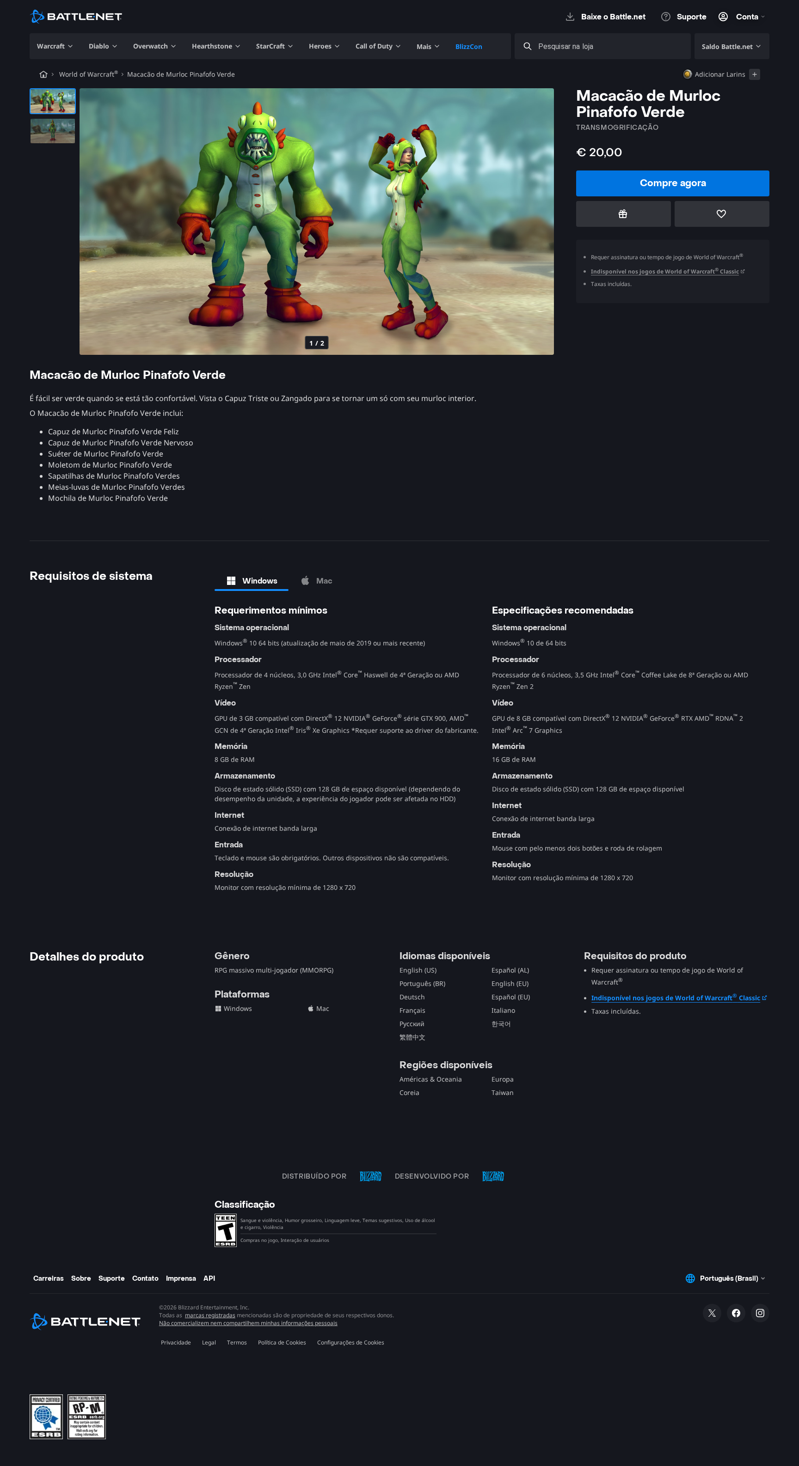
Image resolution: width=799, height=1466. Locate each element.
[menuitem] (55, 46)
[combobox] (611, 46)
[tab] (252, 581)
